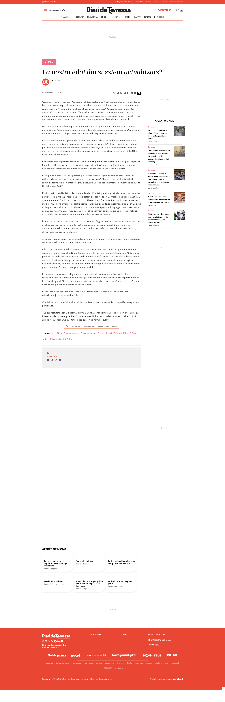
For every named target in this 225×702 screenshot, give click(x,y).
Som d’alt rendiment (85, 561)
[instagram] (56, 360)
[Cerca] (177, 10)
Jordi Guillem (153, 142)
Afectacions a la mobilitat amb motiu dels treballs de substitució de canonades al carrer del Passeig (159, 156)
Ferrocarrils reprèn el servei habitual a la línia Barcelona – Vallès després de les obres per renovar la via (158, 179)
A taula (164, 2)
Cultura (137, 17)
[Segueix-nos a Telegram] (55, 641)
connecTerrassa (176, 2)
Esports (147, 17)
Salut (156, 2)
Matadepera (92, 17)
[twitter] (52, 360)
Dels (101, 333)
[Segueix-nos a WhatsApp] (52, 641)
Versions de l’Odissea (53, 581)
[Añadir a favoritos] (139, 93)
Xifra (69, 339)
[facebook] (48, 360)
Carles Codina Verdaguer (54, 584)
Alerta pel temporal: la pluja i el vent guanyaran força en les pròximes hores (158, 134)
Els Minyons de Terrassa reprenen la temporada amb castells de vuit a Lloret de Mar (158, 218)
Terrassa (66, 17)
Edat (109, 333)
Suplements (122, 2)
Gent (117, 17)
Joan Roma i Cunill (115, 586)
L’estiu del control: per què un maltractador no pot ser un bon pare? (89, 583)
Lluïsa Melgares (50, 568)
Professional (57, 339)
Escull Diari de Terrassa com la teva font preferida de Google (92, 326)
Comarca (80, 17)
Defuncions (159, 17)
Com (60, 333)
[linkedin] (60, 360)
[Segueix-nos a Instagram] (49, 641)
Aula (130, 2)
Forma (118, 333)
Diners (127, 17)
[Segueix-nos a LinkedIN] (58, 641)
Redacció (152, 205)
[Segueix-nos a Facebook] (43, 641)
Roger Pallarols (82, 564)
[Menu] (45, 10)
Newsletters (163, 10)
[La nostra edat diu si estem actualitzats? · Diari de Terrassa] (109, 10)
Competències (72, 333)
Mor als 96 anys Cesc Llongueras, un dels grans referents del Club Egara (159, 199)
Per (47, 339)
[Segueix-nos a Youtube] (61, 641)
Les (126, 333)
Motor (148, 2)
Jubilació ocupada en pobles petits (120, 582)
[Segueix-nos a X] (46, 641)
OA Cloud (177, 679)
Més (133, 333)
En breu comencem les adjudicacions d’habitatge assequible (55, 563)
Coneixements (89, 333)
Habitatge (139, 2)
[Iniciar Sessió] (181, 10)
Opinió (105, 17)
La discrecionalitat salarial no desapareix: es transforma (121, 562)
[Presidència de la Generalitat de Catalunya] (159, 641)
